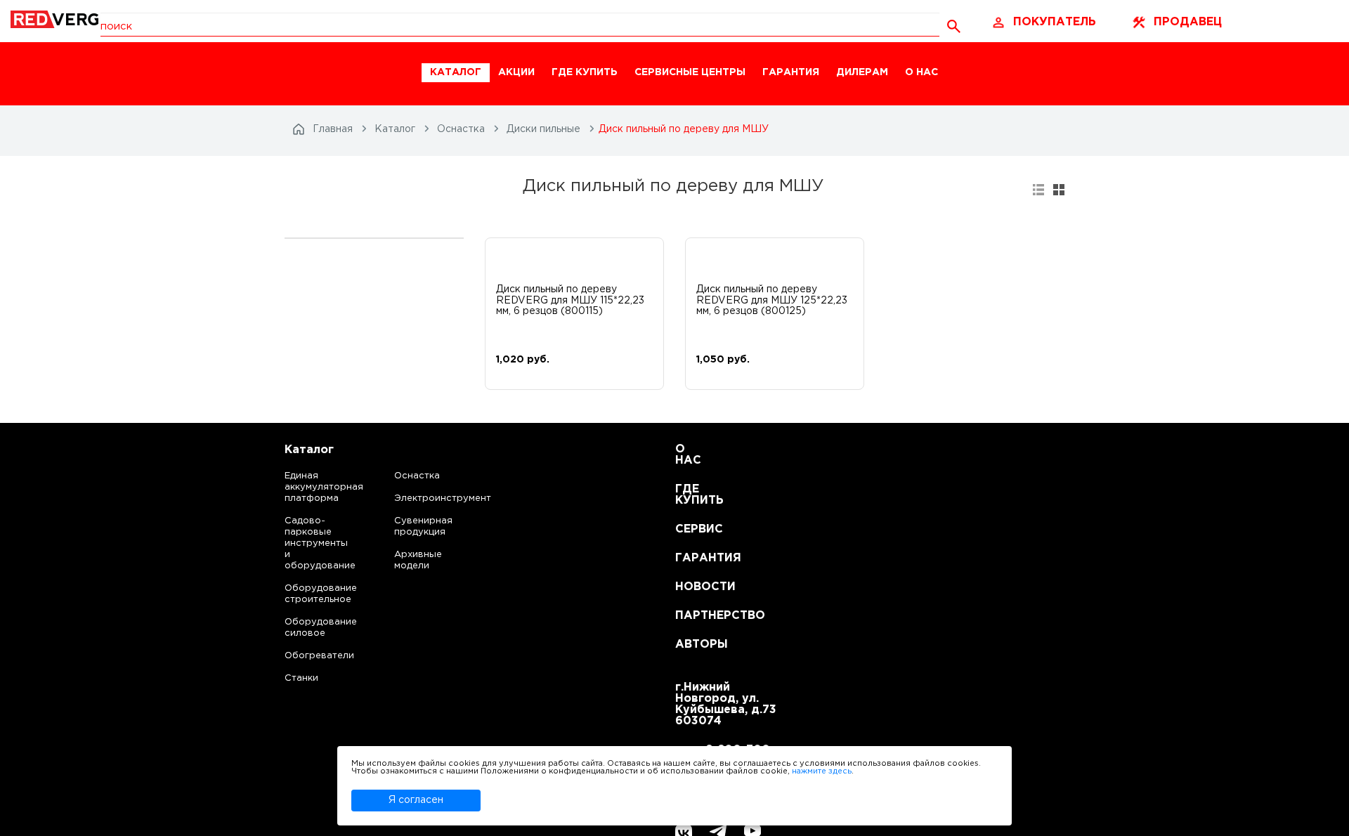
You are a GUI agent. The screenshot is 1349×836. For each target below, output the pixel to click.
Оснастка (417, 476)
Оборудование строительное (307, 593)
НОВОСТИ (692, 587)
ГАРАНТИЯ (790, 72)
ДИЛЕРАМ (862, 72)
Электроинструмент (430, 498)
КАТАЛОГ (455, 72)
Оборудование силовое (307, 627)
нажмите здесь (822, 771)
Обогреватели (307, 656)
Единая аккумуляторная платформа (307, 487)
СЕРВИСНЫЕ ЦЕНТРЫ (689, 72)
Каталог (309, 450)
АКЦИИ (516, 72)
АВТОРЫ (692, 644)
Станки (301, 678)
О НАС (921, 72)
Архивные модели (418, 560)
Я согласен (416, 800)
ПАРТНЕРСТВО (692, 615)
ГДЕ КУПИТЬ (585, 72)
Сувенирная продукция (423, 526)
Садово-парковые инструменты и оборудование (307, 543)
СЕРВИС (692, 529)
